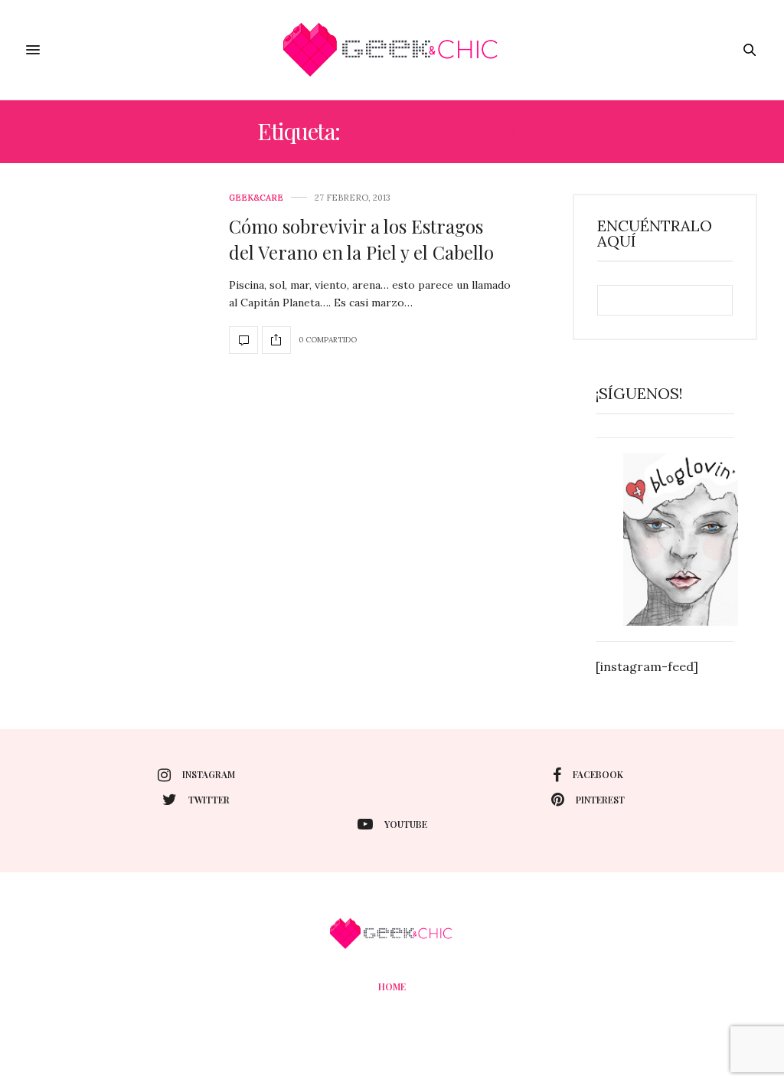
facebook (598, 774)
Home (392, 986)
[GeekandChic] (391, 50)
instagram (208, 774)
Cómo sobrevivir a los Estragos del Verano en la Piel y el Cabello (361, 239)
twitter (209, 799)
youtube (405, 824)
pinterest (600, 799)
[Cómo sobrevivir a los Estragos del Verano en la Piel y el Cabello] (243, 340)
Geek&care (256, 198)
